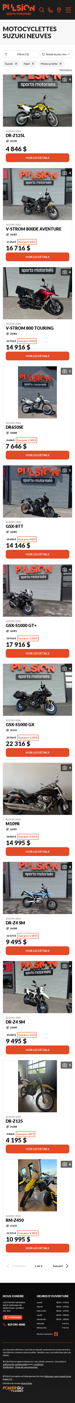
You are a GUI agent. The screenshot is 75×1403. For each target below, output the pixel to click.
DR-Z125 (14, 1121)
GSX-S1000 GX (20, 724)
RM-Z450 (15, 1220)
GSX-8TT (14, 526)
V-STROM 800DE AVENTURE (33, 228)
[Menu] (68, 9)
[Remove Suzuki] (16, 64)
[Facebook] (56, 1334)
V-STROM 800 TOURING (30, 328)
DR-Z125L (15, 135)
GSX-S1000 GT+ (21, 625)
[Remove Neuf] (33, 64)
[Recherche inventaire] (42, 10)
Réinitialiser (65, 69)
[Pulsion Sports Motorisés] (19, 9)
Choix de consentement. (26, 1367)
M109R (13, 823)
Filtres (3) (23, 54)
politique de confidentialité (15, 1364)
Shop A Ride (26, 1383)
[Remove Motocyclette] (60, 64)
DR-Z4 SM (15, 922)
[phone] (50, 10)
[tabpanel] (53, 1315)
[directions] (59, 10)
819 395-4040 (16, 1324)
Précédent (19, 1266)
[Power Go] (37, 1389)
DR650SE (14, 427)
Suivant (58, 1266)
